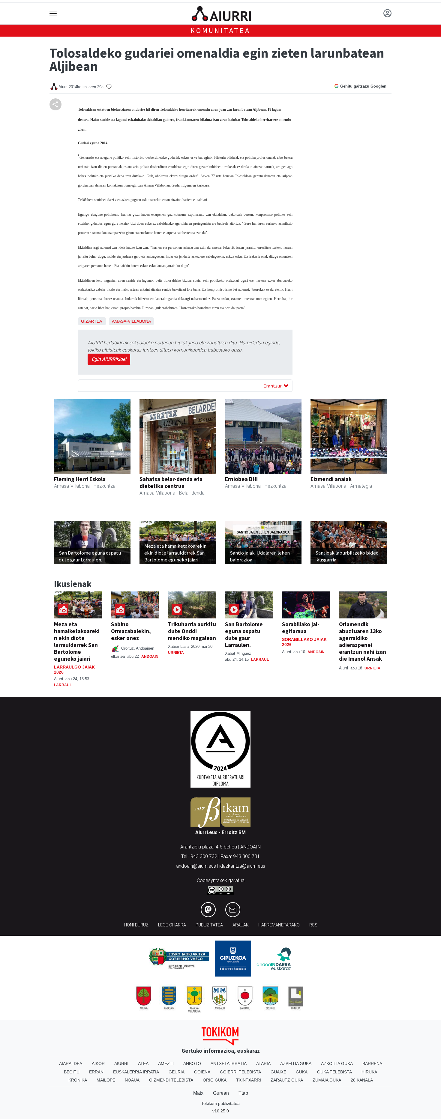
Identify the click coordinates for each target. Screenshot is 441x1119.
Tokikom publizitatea (220, 1103)
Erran (96, 1072)
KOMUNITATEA (220, 30)
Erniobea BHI (241, 479)
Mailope (106, 1080)
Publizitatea (209, 925)
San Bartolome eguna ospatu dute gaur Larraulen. (244, 634)
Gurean (221, 1093)
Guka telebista (334, 1072)
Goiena (202, 1072)
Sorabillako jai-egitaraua (301, 628)
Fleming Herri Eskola (80, 479)
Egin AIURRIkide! (109, 359)
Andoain (149, 656)
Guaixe (278, 1072)
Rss (313, 925)
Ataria (263, 1063)
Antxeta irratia (229, 1063)
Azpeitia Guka (295, 1063)
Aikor (98, 1063)
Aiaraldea (70, 1063)
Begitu (72, 1072)
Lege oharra (172, 925)
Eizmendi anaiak (331, 479)
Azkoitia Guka (337, 1063)
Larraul (63, 685)
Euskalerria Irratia (136, 1072)
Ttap (243, 1093)
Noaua (132, 1080)
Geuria (176, 1072)
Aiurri (121, 1063)
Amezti (166, 1063)
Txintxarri (248, 1080)
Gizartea (91, 321)
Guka (302, 1072)
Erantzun (273, 386)
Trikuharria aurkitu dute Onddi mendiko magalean (192, 631)
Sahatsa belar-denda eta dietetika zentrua (171, 482)
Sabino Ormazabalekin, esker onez (131, 631)
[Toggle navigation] (53, 13)
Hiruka (369, 1072)
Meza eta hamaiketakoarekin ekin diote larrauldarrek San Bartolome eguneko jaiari (77, 641)
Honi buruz (136, 925)
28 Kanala (362, 1080)
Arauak (240, 925)
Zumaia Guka (327, 1080)
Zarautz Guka (287, 1080)
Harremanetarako (279, 925)
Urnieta (176, 653)
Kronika (77, 1080)
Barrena (372, 1063)
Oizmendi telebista (171, 1080)
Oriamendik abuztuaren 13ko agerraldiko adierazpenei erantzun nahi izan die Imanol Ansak (362, 641)
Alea (143, 1063)
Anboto (192, 1063)
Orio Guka (214, 1080)
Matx (198, 1093)
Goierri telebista (240, 1072)
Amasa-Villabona (131, 321)
